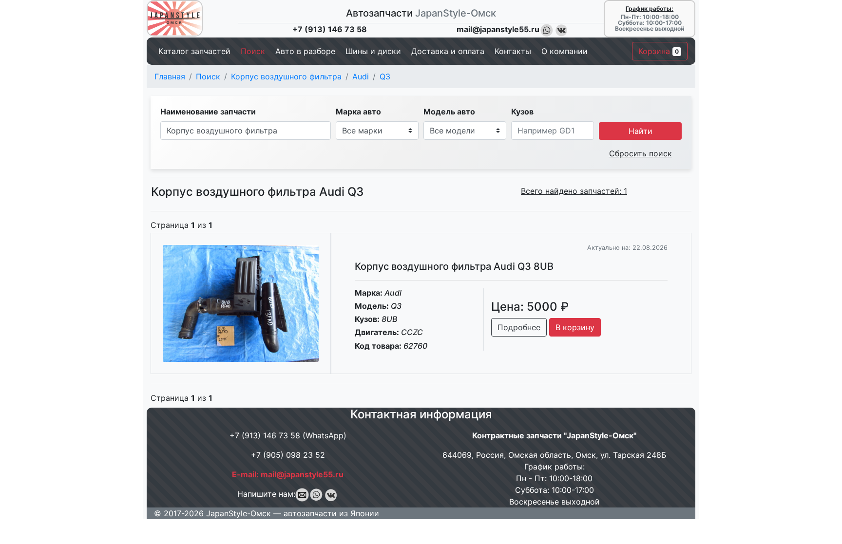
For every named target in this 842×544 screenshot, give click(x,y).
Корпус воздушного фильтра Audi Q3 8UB (454, 266)
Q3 (385, 76)
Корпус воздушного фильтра (286, 76)
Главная (169, 76)
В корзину (574, 327)
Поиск (208, 76)
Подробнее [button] (519, 327)
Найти (640, 131)
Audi (360, 76)
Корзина (658, 51)
